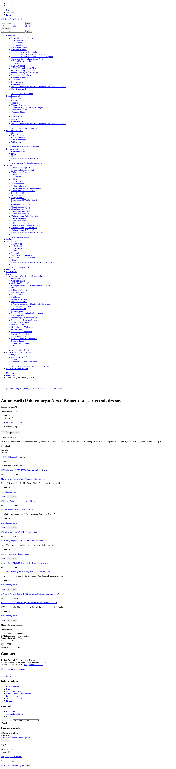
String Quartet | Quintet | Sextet (24, 200)
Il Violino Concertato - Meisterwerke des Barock (31, 304)
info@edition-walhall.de (33, 665)
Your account (11, 12)
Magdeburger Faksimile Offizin (24, 318)
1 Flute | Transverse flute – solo (24, 52)
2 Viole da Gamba (18, 218)
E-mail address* (7, 749)
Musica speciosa (18, 325)
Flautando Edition (18, 292)
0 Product (5, 26)
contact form (6, 676)
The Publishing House (15, 714)
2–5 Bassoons (17, 82)
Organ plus (15, 156)
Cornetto (14, 100)
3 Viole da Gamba (18, 221)
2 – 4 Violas (16, 181)
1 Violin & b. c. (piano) (20, 167)
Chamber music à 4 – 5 (20, 207)
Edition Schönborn (19, 290)
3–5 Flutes (15, 63)
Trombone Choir (18, 112)
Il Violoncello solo (18, 308)
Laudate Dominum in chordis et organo (27, 313)
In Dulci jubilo (17, 311)
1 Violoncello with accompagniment (26, 188)
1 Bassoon (15, 80)
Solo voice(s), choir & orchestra (24, 258)
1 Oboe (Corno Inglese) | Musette (25, 68)
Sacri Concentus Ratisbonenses (24, 338)
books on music (17, 278)
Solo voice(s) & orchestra (21, 255)
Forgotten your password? (11, 757)
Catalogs (9, 716)
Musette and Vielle (19, 89)
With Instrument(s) (18, 140)
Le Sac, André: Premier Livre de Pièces (17, 510)
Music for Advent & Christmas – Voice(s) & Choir (31, 262)
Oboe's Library (17, 329)
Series (8, 274)
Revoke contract (12, 687)
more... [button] (4, 496)
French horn (16, 98)
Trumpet (14, 103)
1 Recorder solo (17, 40)
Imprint (9, 701)
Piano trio (15, 202)
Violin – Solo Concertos (21, 172)
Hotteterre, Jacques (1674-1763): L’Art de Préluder (22, 541)
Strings (9, 165)
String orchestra (17, 197)
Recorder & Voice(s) (19, 50)
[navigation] (6, 735)
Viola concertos (17, 184)
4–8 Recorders (17, 45)
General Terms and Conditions (18, 694)
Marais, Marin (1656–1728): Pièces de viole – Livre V (23, 479)
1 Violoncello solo (18, 186)
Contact (9, 689)
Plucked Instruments (14, 130)
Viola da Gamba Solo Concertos (24, 216)
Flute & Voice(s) (18, 66)
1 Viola (14, 179)
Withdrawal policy (13, 691)
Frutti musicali (17, 297)
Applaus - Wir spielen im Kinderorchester (28, 276)
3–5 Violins (16, 177)
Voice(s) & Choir (13, 241)
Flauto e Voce (17, 295)
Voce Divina (16, 345)
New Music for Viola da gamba (24, 327)
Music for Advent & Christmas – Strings (27, 232)
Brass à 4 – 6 (16, 117)
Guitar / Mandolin (18, 137)
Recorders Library (18, 336)
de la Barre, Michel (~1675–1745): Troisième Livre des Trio (25, 572)
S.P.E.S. (16, 411)
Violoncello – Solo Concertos (23, 191)
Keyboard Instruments (15, 149)
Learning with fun (18, 315)
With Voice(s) (16, 142)
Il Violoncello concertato (21, 306)
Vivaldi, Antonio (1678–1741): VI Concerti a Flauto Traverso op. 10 (29, 603)
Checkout (10, 10)
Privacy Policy (12, 696)
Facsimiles (10, 269)
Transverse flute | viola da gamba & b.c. (27, 59)
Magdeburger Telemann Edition (24, 320)
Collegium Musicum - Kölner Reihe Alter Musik (31, 285)
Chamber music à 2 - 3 (20, 204)
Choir (13, 260)
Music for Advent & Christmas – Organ (27, 158)
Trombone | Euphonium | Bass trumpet (27, 107)
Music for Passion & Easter (17, 369)
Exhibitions (10, 711)
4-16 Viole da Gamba (20, 223)
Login (8, 14)
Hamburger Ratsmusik (20, 299)
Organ (13, 154)
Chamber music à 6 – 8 (20, 209)
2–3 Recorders (17, 43)
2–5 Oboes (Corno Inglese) (22, 75)
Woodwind (10, 36)
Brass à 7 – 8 (16, 119)
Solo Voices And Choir (20, 357)
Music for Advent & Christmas (18, 352)
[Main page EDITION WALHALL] (11, 19)
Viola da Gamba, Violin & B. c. (24, 228)
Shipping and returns (14, 698)
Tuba (13, 114)
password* (5, 752)
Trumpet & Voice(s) (19, 105)
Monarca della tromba (20, 322)
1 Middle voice (17, 246)
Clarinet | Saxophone (19, 77)
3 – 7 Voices (16, 253)
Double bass (16, 195)
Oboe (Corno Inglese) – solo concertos (27, 70)
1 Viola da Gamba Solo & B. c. (24, 214)
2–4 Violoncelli (17, 193)
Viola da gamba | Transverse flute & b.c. (27, 225)
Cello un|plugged (18, 281)
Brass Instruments (13, 96)
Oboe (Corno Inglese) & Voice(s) (24, 73)
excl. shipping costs (14, 422)
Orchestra (10, 239)
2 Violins (15, 174)
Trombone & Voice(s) (20, 110)
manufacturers (6, 720)
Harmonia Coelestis (19, 302)
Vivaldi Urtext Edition (20, 343)
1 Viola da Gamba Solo (20, 211)
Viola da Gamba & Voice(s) (22, 230)
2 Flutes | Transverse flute (21, 61)
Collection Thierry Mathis (21, 283)
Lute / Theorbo (17, 135)
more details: (22, 93)
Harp (13, 133)
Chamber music (17, 84)
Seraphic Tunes (17, 341)
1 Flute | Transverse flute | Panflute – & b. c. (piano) (32, 56)
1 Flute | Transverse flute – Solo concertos (28, 54)
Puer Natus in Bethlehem (21, 332)
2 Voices (14, 251)
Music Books (11, 271)
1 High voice (16, 244)
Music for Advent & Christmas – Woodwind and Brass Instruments (38, 87)
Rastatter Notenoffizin (20, 334)
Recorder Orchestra (19, 47)
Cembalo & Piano (18, 151)
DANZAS (15, 288)
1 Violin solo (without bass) (22, 170)
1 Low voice (16, 248)
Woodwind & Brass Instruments (24, 362)
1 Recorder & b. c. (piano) (22, 38)
